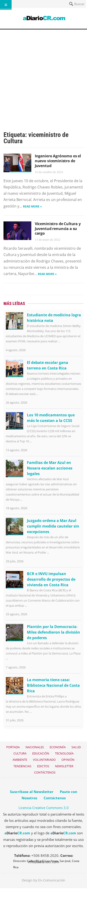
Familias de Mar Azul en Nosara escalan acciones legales (49, 468)
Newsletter (64, 766)
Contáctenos (44, 772)
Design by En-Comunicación (43, 880)
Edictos (43, 766)
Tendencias (22, 766)
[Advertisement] (43, 75)
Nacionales (35, 747)
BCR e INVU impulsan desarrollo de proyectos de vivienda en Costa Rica (51, 579)
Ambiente (20, 760)
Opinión (67, 760)
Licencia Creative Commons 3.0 (44, 807)
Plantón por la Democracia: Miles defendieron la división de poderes (53, 632)
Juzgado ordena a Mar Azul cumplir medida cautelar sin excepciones (53, 526)
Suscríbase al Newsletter (31, 791)
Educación (40, 753)
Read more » (32, 206)
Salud (76, 747)
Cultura (19, 753)
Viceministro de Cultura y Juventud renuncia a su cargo (58, 228)
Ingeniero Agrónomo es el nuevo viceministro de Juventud (58, 160)
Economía (58, 747)
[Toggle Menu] (6, 5)
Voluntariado (44, 760)
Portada (13, 747)
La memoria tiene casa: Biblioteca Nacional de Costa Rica (53, 685)
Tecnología (64, 753)
